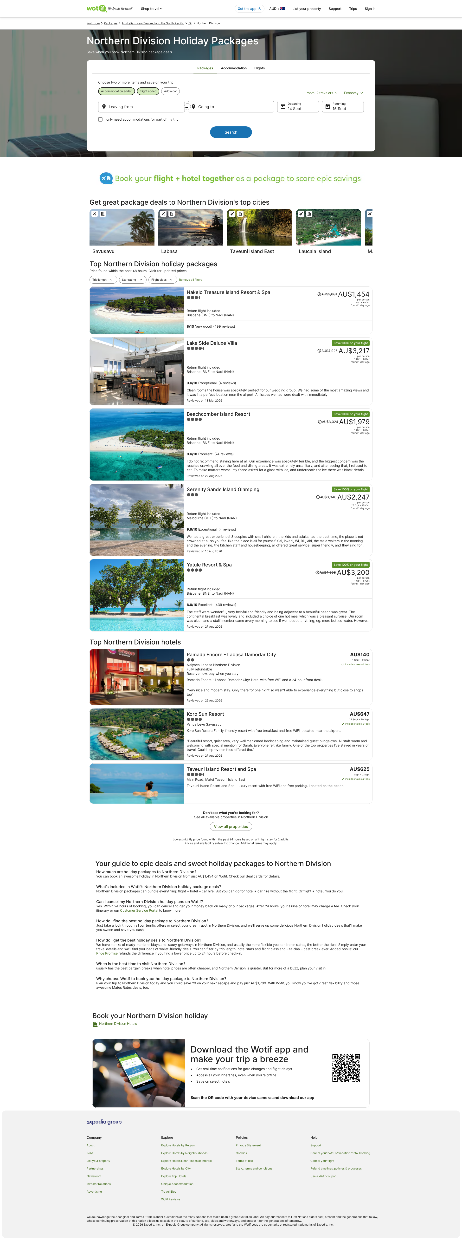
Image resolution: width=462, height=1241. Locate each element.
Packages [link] (110, 23)
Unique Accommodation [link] (177, 1184)
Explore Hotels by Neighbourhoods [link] (184, 1153)
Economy (351, 93)
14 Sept (295, 108)
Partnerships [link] (95, 1168)
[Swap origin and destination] (187, 106)
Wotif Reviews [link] (170, 1199)
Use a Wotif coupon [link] (323, 1176)
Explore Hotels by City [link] (176, 1168)
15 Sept (339, 108)
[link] (126, 1024)
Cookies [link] (241, 1153)
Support (335, 8)
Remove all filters (190, 279)
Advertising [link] (94, 1191)
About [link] (91, 1145)
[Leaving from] (141, 106)
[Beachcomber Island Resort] (278, 444)
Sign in (370, 8)
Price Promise (107, 953)
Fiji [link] (190, 23)
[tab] (205, 68)
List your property (307, 8)
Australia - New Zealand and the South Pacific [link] (153, 23)
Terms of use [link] (244, 1161)
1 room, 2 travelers (318, 93)
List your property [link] (98, 1161)
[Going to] (231, 106)
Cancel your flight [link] (322, 1161)
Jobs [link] (90, 1153)
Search (231, 132)
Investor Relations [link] (99, 1184)
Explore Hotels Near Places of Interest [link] (186, 1161)
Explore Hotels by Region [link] (178, 1145)
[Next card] (372, 233)
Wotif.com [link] (93, 23)
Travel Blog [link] (168, 1191)
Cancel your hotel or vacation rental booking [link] (340, 1153)
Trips (353, 8)
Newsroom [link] (94, 1176)
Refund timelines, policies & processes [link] (336, 1168)
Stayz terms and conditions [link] (254, 1168)
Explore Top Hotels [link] (173, 1176)
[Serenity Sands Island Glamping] (278, 520)
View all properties (231, 826)
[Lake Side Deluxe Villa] (278, 371)
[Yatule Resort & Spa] (278, 595)
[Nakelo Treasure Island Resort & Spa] (278, 310)
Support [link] (315, 1145)
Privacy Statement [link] (248, 1145)
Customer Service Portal (139, 910)
